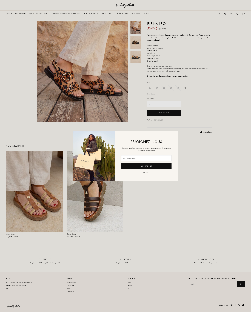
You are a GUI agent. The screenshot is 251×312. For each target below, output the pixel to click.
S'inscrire (146, 166)
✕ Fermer (146, 173)
